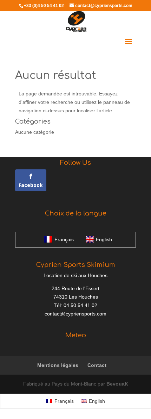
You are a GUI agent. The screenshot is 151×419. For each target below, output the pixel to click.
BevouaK (117, 384)
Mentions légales (57, 365)
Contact (96, 365)
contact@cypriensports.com (75, 314)
